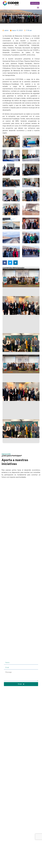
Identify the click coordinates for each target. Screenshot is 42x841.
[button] (38, 7)
